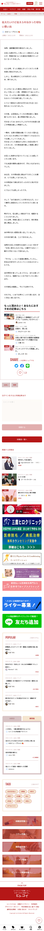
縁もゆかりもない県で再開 (27, 493)
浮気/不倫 (30, 9)
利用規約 (34, 904)
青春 (15, 14)
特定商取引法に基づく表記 (30, 907)
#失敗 (18, 801)
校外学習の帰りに (11, 752)
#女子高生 (36, 689)
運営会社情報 (11, 909)
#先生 (9, 801)
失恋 (18, 9)
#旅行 (37, 706)
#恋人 (27, 801)
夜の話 (38, 9)
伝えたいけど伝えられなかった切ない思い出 (20, 741)
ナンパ (19, 644)
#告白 (37, 672)
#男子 (9, 796)
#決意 (18, 796)
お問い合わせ (22, 909)
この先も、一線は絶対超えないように (18, 729)
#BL (27, 796)
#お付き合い (11, 792)
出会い (5, 9)
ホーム (3, 14)
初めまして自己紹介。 (25, 460)
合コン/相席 (23, 326)
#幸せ (32, 792)
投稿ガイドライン (23, 904)
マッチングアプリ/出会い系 (27, 335)
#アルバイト (11, 806)
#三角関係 (35, 757)
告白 (18, 661)
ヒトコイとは (11, 904)
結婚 (23, 9)
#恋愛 (19, 465)
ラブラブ (13, 9)
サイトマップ (32, 909)
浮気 (23, 315)
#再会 (19, 498)
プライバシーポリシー (12, 907)
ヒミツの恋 (21, 477)
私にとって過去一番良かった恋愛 (17, 766)
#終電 (37, 655)
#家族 (23, 792)
